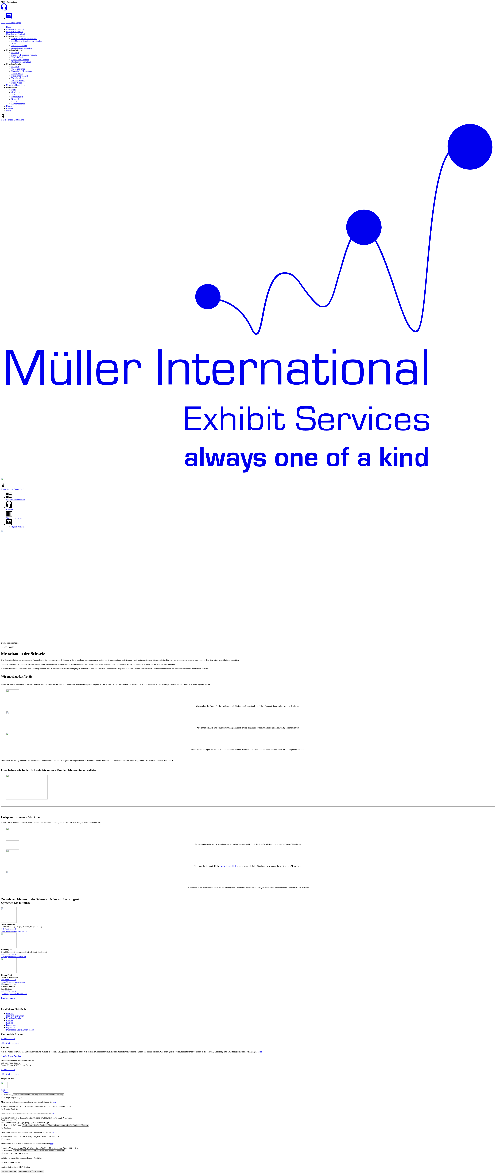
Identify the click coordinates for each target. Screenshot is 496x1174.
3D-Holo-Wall (17, 57)
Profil (13, 90)
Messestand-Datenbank (15, 499)
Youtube (7, 1128)
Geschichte (15, 92)
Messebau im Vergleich (15, 34)
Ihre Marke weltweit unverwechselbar (26, 41)
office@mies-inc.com (9, 1043)
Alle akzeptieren (25, 1172)
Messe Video (16, 83)
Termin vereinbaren (14, 518)
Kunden (14, 101)
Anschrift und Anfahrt (11, 1056)
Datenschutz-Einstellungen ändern (20, 1030)
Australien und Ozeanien (21, 48)
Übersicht (15, 52)
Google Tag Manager (13, 1097)
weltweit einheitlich (228, 866)
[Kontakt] (4, 10)
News (8, 111)
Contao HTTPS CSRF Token (16, 1153)
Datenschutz (11, 1025)
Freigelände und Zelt (19, 76)
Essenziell (8, 1151)
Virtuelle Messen (18, 78)
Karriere (9, 106)
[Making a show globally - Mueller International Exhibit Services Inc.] (9, 18)
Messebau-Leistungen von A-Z (24, 55)
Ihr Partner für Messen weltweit (24, 38)
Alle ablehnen (38, 1172)
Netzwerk (15, 99)
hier (54, 1102)
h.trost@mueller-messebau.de (13, 982)
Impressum (10, 1027)
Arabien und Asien (19, 45)
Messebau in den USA (15, 29)
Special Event (17, 73)
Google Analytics (11, 1109)
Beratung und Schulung (21, 62)
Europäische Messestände (21, 71)
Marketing (8, 1095)
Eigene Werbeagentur (20, 59)
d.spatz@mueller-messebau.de (13, 957)
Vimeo (7, 1139)
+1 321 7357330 (8, 1038)
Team (13, 94)
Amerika (14, 43)
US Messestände (18, 69)
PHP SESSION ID (12, 1162)
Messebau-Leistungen (15, 1016)
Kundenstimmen (18, 104)
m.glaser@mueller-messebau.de (14, 931)
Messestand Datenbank (15, 85)
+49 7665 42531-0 (8, 929)
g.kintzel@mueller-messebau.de (14, 993)
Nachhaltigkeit (17, 97)
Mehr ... (261, 1052)
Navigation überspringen (11, 22)
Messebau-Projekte (14, 1018)
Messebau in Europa (14, 32)
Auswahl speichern (9, 1172)
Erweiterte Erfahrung (12, 1125)
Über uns (10, 1013)
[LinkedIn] (4, 1087)
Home (8, 27)
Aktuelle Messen (18, 80)
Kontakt (9, 108)
